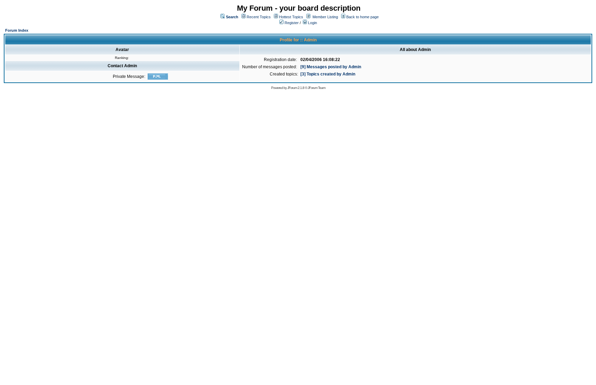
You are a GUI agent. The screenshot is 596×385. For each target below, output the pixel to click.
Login (312, 23)
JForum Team (316, 88)
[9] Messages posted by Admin (330, 66)
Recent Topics (259, 17)
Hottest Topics (291, 17)
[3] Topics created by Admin (327, 74)
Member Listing (325, 17)
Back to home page (362, 17)
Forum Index (16, 30)
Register (291, 23)
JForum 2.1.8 (295, 88)
